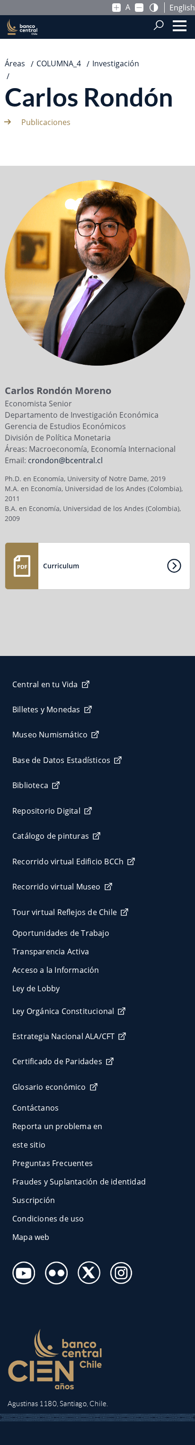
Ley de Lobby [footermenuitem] (36, 988)
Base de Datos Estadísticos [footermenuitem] (61, 760)
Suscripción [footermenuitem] (33, 1200)
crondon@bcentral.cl (65, 460)
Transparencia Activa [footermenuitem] (50, 951)
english (182, 7)
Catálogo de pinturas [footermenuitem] (50, 836)
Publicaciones (46, 122)
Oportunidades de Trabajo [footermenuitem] (60, 933)
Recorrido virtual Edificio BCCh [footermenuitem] (68, 861)
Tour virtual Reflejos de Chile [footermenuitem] (64, 912)
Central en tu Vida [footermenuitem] (45, 684)
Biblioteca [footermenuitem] (30, 785)
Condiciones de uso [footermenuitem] (48, 1218)
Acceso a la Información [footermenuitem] (55, 970)
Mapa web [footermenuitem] (31, 1237)
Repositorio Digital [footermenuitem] (46, 811)
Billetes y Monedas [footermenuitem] (46, 709)
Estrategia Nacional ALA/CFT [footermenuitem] (63, 1036)
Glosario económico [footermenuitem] (49, 1087)
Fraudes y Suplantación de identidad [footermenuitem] (79, 1181)
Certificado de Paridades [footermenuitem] (57, 1061)
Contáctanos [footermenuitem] (35, 1108)
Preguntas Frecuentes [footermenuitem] (52, 1163)
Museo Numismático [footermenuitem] (50, 734)
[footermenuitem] (21, 1270)
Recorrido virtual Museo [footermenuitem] (56, 886)
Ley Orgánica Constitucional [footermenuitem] (63, 1011)
